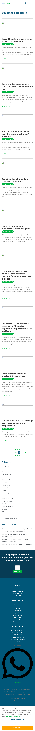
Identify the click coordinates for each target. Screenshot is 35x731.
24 (25, 452)
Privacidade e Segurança (17, 639)
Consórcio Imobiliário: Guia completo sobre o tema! (15, 180)
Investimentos (6, 493)
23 (22, 452)
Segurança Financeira (8, 506)
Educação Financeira (8, 44)
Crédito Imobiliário (7, 480)
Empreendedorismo (7, 488)
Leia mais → (6, 58)
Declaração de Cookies (13, 716)
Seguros (4, 509)
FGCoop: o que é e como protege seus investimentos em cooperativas (17, 423)
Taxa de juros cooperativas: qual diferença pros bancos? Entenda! (15, 134)
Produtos (4, 504)
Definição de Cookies (17, 719)
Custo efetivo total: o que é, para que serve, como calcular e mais (17, 86)
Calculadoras (5, 466)
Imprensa (17, 598)
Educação (4, 482)
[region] (17, 718)
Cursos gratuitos (17, 593)
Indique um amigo (17, 591)
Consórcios (5, 472)
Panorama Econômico (8, 498)
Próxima (18, 455)
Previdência (17, 617)
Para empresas (17, 622)
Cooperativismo (6, 474)
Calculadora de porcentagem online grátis (13, 531)
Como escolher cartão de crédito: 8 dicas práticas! (14, 374)
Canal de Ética (17, 635)
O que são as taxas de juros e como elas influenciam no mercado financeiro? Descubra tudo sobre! (16, 275)
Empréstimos (17, 613)
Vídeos (4, 512)
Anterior (17, 449)
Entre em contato (17, 632)
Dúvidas (17, 641)
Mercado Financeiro (7, 496)
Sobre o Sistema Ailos (17, 630)
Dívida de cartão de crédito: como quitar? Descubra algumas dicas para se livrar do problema (17, 327)
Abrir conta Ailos (17, 589)
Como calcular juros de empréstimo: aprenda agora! (16, 227)
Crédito (4, 477)
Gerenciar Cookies (17, 600)
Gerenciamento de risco (17, 637)
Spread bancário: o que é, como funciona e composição (17, 40)
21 (16, 452)
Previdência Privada (7, 501)
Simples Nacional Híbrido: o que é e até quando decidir (17, 529)
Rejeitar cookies (17, 723)
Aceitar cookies (17, 727)
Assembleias (17, 595)
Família (4, 490)
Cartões (4, 469)
